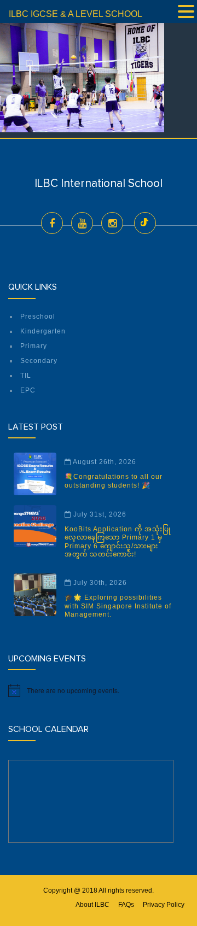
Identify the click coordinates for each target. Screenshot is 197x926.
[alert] (98, 690)
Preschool (37, 316)
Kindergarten (43, 331)
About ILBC (92, 905)
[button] (186, 12)
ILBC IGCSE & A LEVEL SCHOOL (75, 14)
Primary (33, 346)
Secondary (38, 361)
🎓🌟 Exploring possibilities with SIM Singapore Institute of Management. (118, 606)
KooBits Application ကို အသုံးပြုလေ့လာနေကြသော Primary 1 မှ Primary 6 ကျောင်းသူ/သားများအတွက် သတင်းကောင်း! (118, 541)
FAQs (126, 905)
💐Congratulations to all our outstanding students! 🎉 (114, 481)
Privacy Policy (163, 905)
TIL (25, 375)
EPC (28, 390)
